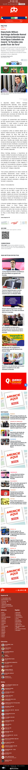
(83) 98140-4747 (7, 600)
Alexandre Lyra (9, 644)
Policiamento (13, 481)
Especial (3, 620)
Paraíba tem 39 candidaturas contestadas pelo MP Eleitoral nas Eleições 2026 (12, 349)
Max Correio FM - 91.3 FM (11, 735)
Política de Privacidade (7, 606)
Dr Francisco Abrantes (11, 662)
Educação (4, 618)
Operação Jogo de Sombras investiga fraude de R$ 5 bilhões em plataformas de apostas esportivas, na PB (18, 426)
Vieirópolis (18, 630)
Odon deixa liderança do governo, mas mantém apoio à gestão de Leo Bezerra (17, 552)
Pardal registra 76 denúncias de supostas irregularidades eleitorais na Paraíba (18, 533)
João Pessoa (18, 615)
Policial (3, 629)
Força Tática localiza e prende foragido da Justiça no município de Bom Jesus (18, 502)
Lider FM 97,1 (8, 724)
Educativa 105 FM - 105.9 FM (12, 710)
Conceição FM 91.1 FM (10, 699)
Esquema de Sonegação (16, 421)
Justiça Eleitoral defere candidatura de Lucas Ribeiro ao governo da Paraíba (13, 273)
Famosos (4, 623)
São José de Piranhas (21, 629)
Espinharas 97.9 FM (10, 713)
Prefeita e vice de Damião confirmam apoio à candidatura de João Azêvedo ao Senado (13, 367)
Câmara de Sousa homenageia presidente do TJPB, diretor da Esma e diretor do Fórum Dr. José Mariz (18, 444)
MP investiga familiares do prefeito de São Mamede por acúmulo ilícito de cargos (18, 417)
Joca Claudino (19, 617)
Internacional (5, 626)
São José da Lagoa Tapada (20, 626)
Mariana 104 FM (9, 731)
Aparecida (18, 612)
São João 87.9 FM (9, 757)
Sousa (3, 636)
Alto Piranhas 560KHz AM (11, 685)
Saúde (3, 633)
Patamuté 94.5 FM (9, 742)
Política (4, 26)
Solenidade (13, 439)
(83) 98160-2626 (7, 598)
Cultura (3, 615)
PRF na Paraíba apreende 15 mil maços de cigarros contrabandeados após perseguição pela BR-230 (18, 485)
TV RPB (13, 2)
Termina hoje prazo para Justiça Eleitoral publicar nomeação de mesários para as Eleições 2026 (12, 292)
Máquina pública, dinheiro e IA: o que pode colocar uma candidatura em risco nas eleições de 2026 (18, 561)
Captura (12, 499)
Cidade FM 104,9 (9, 695)
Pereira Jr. (13, 529)
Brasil (3, 612)
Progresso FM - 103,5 (10, 749)
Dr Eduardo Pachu (9, 659)
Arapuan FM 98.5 (9, 688)
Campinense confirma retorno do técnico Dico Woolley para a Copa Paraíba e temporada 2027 (18, 494)
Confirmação (13, 472)
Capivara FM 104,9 (9, 692)
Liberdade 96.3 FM (9, 721)
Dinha (6, 655)
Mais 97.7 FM (8, 728)
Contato (4, 607)
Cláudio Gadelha (9, 651)
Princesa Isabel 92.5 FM (11, 746)
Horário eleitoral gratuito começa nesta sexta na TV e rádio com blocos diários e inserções (13, 310)
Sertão (3, 635)
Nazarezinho (19, 621)
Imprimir (24, 60)
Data (11, 430)
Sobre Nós (4, 603)
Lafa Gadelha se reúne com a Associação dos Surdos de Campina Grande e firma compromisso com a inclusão (12, 329)
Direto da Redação (6, 617)
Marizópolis (18, 620)
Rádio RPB (18, 2)
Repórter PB (8, 753)
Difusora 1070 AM (9, 706)
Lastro (17, 618)
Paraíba (3, 627)
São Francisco (19, 624)
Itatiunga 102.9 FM (9, 717)
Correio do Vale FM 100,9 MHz (12, 703)
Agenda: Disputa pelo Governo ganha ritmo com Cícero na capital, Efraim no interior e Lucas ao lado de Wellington (18, 543)
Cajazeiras (18, 614)
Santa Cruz (18, 623)
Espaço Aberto (9, 669)
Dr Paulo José (8, 666)
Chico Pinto (8, 648)
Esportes (4, 621)
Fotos (9, 2)
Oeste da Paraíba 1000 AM (11, 739)
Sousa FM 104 (8, 760)
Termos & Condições (6, 604)
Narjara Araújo (9, 673)
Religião (3, 632)
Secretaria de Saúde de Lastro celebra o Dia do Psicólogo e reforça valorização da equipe (17, 434)
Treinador (13, 490)
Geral (3, 624)
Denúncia (12, 414)
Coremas (4, 614)
